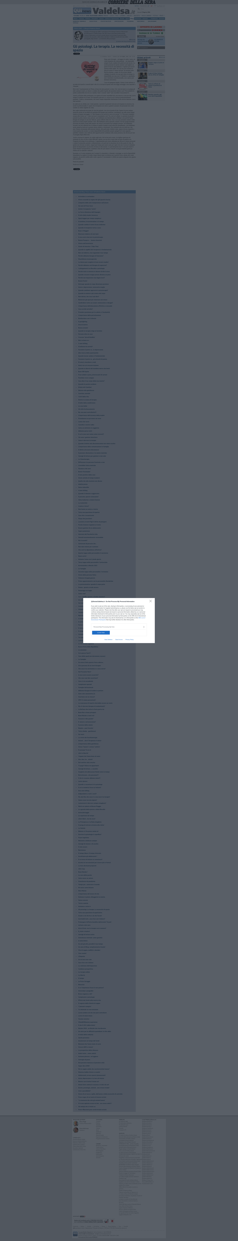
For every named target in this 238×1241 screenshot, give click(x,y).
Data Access (119, 639)
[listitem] (119, 627)
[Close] (151, 601)
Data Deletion (108, 639)
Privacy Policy (130, 639)
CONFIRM (101, 632)
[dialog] (119, 620)
